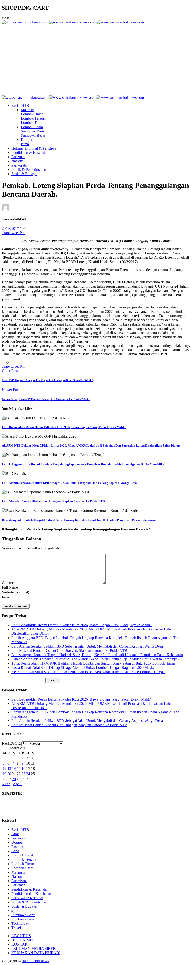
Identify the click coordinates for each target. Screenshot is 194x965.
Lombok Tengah (33, 118)
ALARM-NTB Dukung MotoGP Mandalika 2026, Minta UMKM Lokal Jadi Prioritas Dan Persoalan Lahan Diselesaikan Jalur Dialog (91, 445)
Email (6, 597)
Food (15, 851)
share (6, 233)
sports (15, 911)
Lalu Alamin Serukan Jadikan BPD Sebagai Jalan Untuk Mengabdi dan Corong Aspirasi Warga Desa (69, 483)
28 (14, 779)
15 (19, 768)
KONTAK (19, 944)
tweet (15, 233)
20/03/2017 (10, 229)
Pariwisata (19, 165)
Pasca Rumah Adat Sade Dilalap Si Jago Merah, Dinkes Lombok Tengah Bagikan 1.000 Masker (83, 668)
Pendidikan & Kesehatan (29, 152)
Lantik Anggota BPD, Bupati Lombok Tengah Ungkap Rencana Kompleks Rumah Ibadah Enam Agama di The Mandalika (83, 464)
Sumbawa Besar (33, 135)
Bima (25, 144)
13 (9, 768)
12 (4, 768)
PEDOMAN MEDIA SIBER (33, 949)
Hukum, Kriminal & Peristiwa (33, 148)
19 (4, 774)
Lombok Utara (32, 127)
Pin (22, 233)
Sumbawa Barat (33, 131)
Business (18, 838)
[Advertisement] (97, 60)
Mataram (27, 110)
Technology (20, 923)
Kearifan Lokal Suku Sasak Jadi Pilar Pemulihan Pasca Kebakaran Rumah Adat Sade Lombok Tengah (88, 672)
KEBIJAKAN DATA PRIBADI (35, 953)
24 (28, 774)
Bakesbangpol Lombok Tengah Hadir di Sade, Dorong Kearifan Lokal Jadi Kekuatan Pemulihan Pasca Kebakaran (79, 520)
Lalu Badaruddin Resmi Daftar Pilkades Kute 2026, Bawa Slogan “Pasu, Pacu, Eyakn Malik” (64, 427)
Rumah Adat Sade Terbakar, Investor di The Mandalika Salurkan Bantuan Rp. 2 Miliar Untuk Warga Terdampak (95, 659)
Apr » (17, 784)
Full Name (10, 587)
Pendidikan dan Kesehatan (31, 894)
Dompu (26, 140)
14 (14, 768)
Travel (16, 928)
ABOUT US (21, 936)
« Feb (6, 784)
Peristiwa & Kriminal (27, 898)
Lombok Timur (32, 123)
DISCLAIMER (23, 940)
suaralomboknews (35, 961)
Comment (9, 583)
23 (23, 774)
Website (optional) (15, 592)
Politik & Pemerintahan (28, 170)
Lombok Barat (32, 114)
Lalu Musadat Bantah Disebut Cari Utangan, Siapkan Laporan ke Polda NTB (53, 501)
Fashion (17, 847)
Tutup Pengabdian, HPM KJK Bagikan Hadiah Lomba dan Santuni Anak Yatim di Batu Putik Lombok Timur (93, 663)
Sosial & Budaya (24, 174)
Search (53, 680)
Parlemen (18, 157)
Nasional (18, 161)
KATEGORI (11, 743)
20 (9, 774)
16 (23, 768)
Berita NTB (20, 106)
